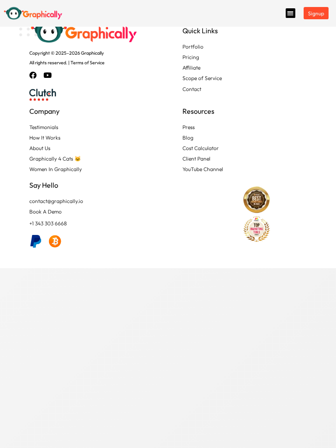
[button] (290, 13)
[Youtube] (51, 75)
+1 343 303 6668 (48, 223)
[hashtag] (35, 241)
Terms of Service (87, 63)
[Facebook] (36, 75)
